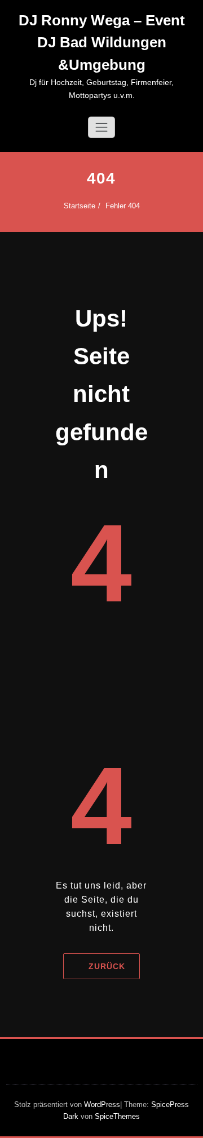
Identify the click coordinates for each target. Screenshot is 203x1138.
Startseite (79, 206)
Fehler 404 (122, 206)
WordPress (102, 1104)
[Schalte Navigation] (101, 127)
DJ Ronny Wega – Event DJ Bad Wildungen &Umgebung (102, 42)
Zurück (107, 966)
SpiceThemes (116, 1116)
